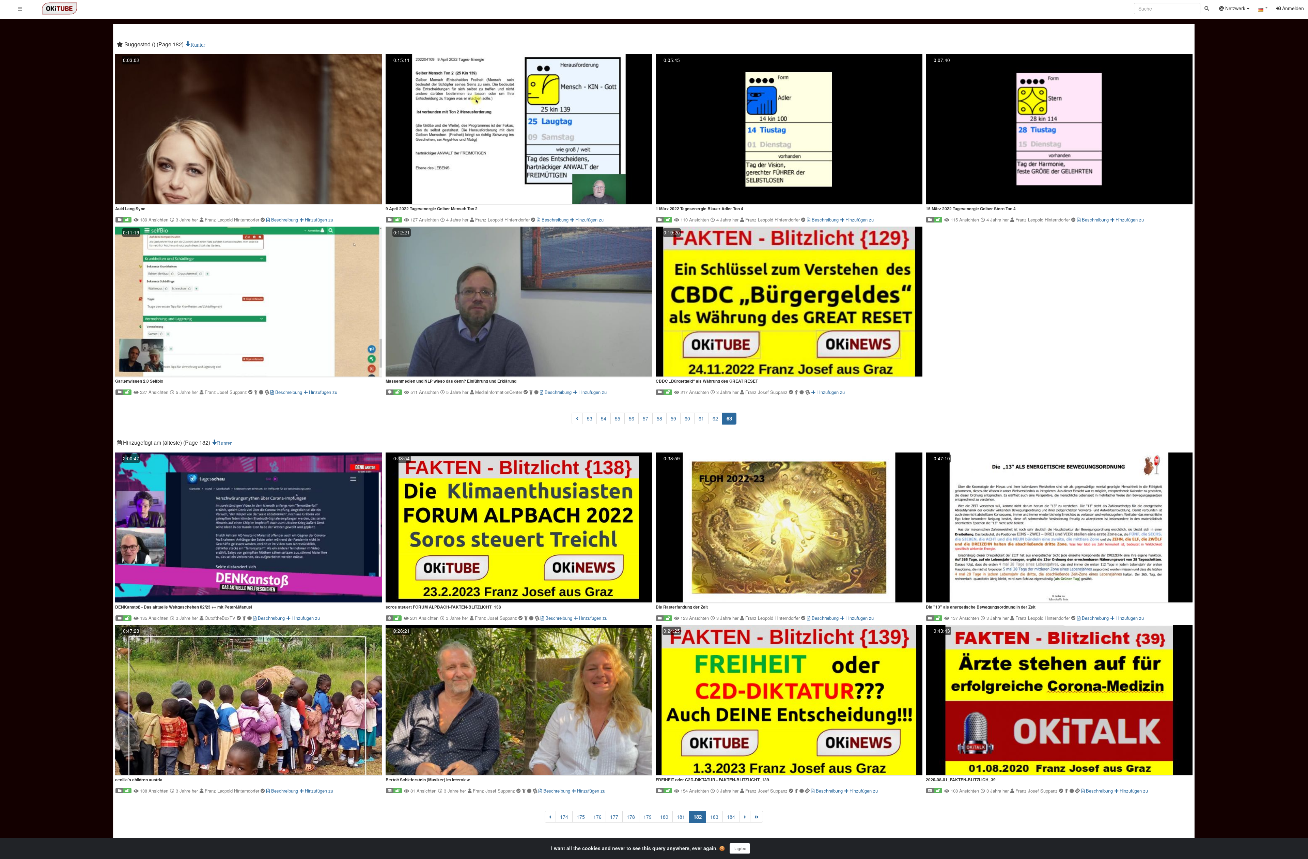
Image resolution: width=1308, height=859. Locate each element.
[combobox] (1262, 10)
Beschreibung (284, 219)
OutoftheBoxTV (221, 618)
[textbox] (1262, 9)
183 (714, 816)
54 (603, 418)
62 (715, 418)
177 (614, 816)
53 (589, 418)
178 (631, 816)
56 (631, 418)
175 (581, 816)
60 (687, 418)
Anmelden (1292, 8)
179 (647, 816)
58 (659, 418)
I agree (739, 848)
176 (597, 816)
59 (673, 418)
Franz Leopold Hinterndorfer (233, 219)
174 (564, 816)
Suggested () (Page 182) (154, 44)
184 (731, 816)
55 (617, 418)
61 (701, 418)
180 (664, 816)
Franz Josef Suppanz (226, 392)
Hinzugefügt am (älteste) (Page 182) (167, 442)
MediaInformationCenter (499, 392)
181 (681, 816)
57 (645, 418)
